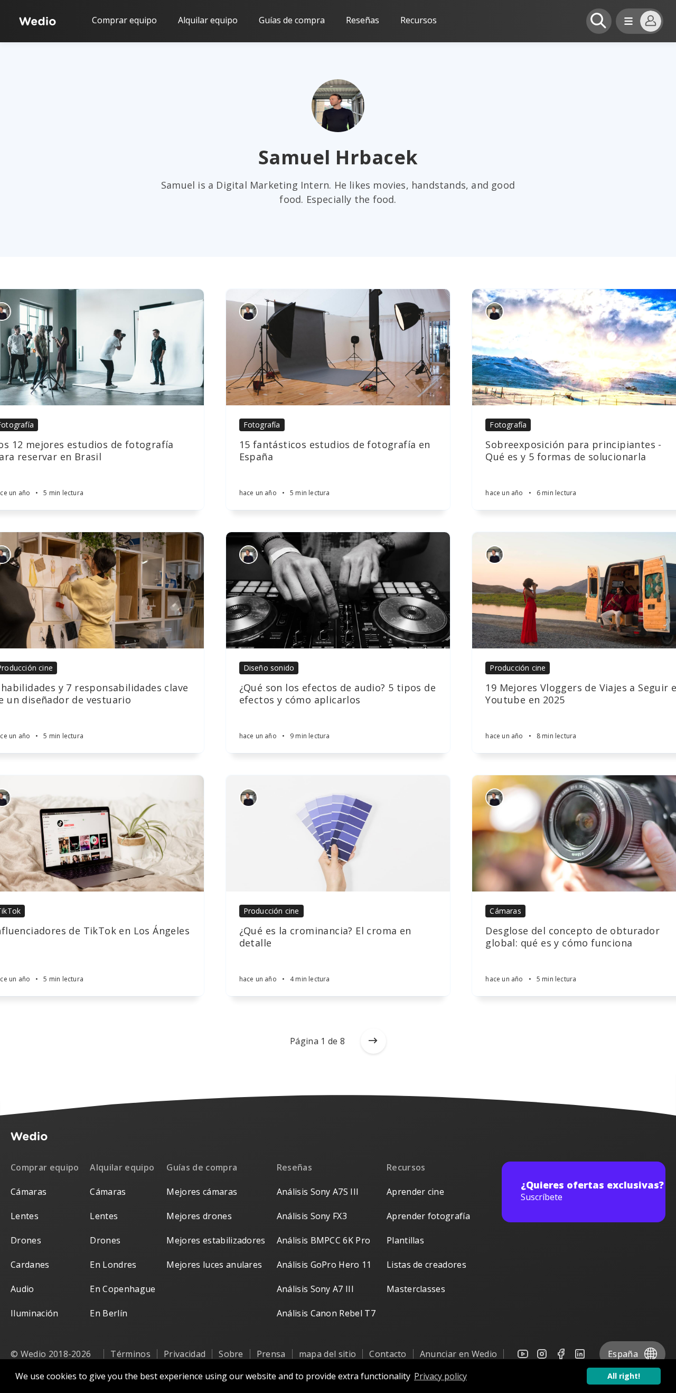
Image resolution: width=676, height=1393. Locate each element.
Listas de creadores (426, 1264)
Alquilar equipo (208, 20)
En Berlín (108, 1313)
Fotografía (261, 425)
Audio (22, 1289)
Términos (130, 1354)
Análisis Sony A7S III (318, 1191)
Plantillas (405, 1240)
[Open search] (599, 21)
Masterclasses (416, 1289)
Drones (26, 1240)
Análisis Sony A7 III (315, 1289)
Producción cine (518, 668)
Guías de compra (292, 20)
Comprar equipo (124, 20)
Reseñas (362, 20)
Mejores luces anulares (214, 1264)
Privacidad (184, 1354)
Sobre (231, 1354)
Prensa (271, 1354)
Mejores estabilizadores (215, 1240)
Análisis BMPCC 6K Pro (324, 1240)
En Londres (113, 1264)
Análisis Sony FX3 (312, 1216)
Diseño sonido (269, 668)
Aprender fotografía (428, 1216)
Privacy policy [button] (440, 1376)
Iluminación (35, 1313)
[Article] (338, 347)
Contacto (388, 1354)
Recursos (406, 1167)
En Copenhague (122, 1289)
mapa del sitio (327, 1354)
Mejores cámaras (201, 1191)
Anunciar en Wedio (458, 1354)
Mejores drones (198, 1216)
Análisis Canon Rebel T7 (326, 1313)
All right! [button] (623, 1376)
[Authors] (248, 311)
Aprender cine (415, 1191)
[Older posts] (373, 1041)
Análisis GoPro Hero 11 (324, 1264)
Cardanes (30, 1264)
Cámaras (505, 911)
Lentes (25, 1216)
